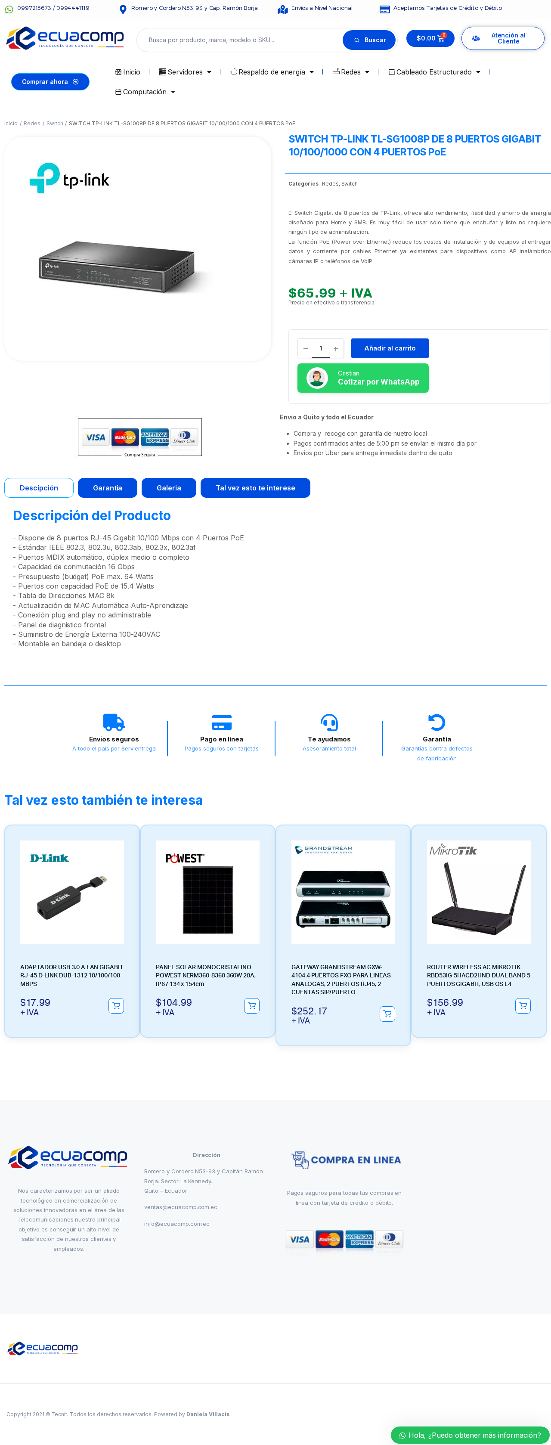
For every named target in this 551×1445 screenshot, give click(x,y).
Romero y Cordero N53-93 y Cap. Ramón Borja (194, 7)
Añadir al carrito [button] (116, 1006)
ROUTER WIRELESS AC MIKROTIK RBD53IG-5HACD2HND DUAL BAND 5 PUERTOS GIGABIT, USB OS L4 (478, 975)
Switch (54, 123)
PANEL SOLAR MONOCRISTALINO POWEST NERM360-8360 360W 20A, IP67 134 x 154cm (206, 975)
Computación (145, 91)
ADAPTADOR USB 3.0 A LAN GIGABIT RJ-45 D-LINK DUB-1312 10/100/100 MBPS (72, 975)
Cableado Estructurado (433, 72)
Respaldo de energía (271, 72)
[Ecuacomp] (43, 1349)
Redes (351, 72)
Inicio (131, 72)
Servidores (185, 72)
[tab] (39, 488)
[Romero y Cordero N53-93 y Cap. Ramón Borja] (122, 9)
